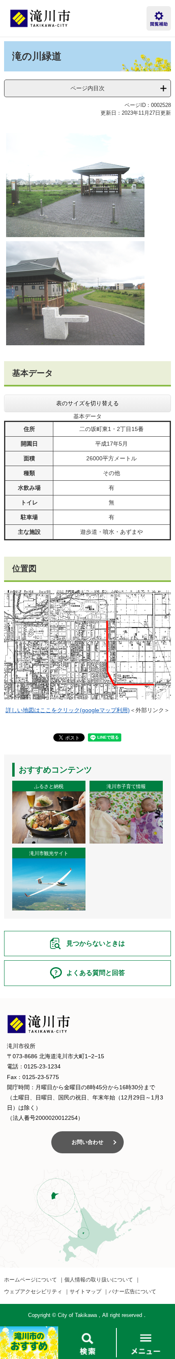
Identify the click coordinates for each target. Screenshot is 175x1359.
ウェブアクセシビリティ (33, 1291)
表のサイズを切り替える (87, 403)
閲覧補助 (159, 18)
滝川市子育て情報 (126, 786)
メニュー (146, 1342)
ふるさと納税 (48, 786)
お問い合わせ (87, 1142)
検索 (87, 1342)
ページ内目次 (87, 88)
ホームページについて (30, 1280)
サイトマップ (85, 1291)
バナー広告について (132, 1291)
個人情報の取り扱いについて (98, 1280)
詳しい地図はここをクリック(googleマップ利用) (68, 710)
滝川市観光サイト (48, 853)
